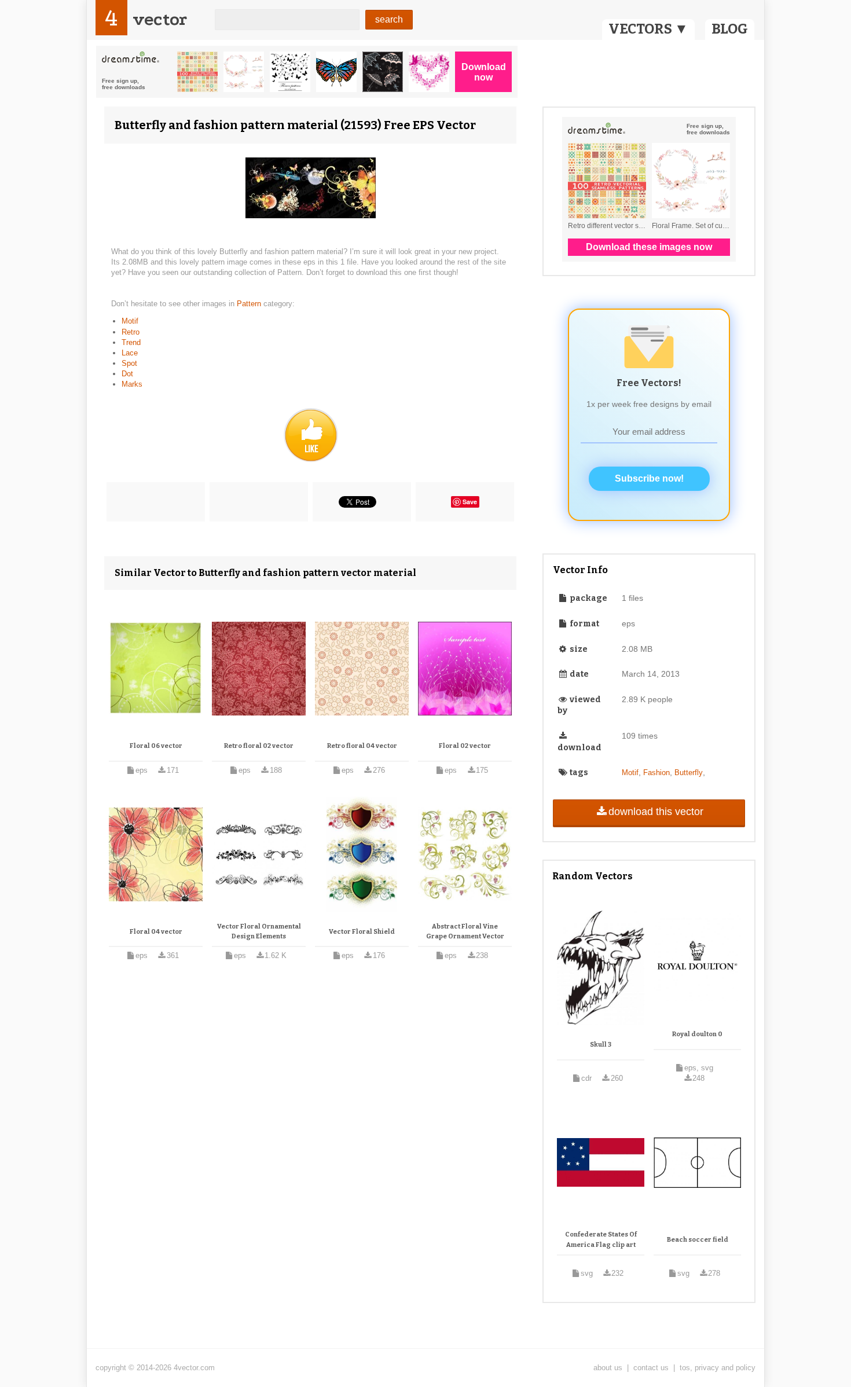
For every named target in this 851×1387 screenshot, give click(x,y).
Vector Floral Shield (362, 931)
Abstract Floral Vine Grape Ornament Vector (465, 932)
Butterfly (688, 772)
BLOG (729, 29)
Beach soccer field (697, 1239)
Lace (130, 352)
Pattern (250, 303)
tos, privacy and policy (717, 1367)
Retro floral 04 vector (362, 746)
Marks (132, 384)
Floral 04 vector (156, 931)
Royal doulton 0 (697, 1034)
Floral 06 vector (156, 746)
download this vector (655, 811)
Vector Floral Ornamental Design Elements (259, 932)
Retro (131, 332)
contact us (651, 1367)
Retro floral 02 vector (259, 746)
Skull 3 (600, 1044)
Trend (131, 342)
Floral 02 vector (465, 746)
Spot (129, 363)
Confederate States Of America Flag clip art (601, 1240)
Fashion (656, 772)
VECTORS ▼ (648, 29)
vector (160, 19)
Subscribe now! (649, 478)
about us (607, 1367)
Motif (130, 321)
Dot (127, 373)
